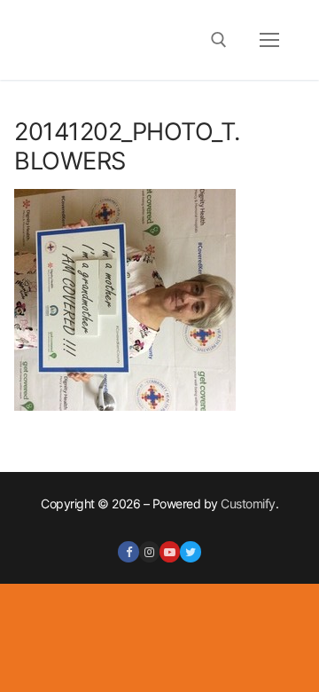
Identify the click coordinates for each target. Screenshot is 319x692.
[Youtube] (170, 551)
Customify (248, 503)
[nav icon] (269, 40)
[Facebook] (128, 551)
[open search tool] (219, 40)
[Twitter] (190, 551)
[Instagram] (149, 551)
